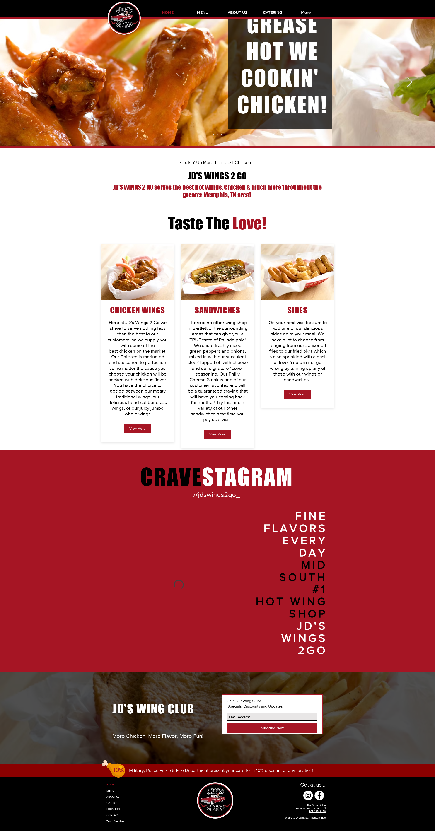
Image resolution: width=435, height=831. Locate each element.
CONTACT (112, 815)
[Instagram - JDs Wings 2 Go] (308, 795)
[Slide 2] (213, 134)
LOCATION (113, 809)
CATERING (113, 803)
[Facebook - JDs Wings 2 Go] (319, 795)
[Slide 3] (221, 134)
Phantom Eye (318, 817)
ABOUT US (113, 796)
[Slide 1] (217, 134)
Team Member (115, 821)
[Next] (409, 82)
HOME (110, 784)
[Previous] (25, 82)
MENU (110, 790)
